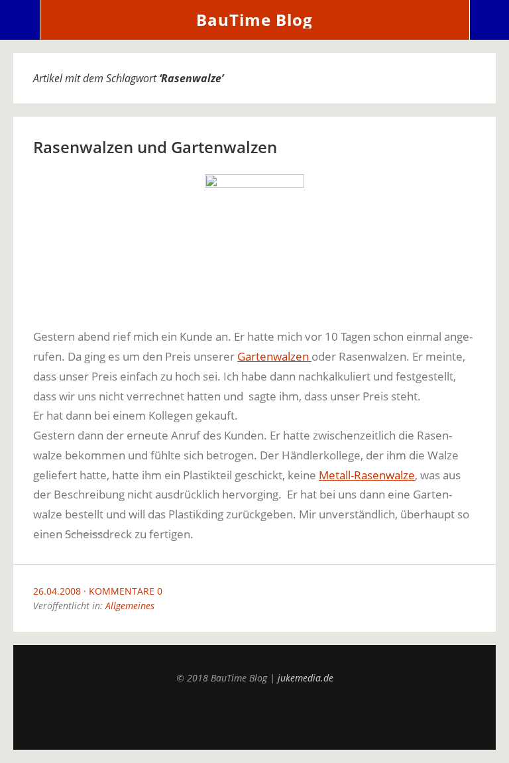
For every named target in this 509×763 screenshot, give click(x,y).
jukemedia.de (305, 678)
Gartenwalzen (274, 356)
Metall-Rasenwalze (367, 475)
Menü (20, 20)
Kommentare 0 (125, 591)
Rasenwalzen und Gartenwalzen (155, 147)
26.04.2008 (57, 591)
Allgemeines (129, 605)
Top (254, 717)
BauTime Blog (254, 19)
